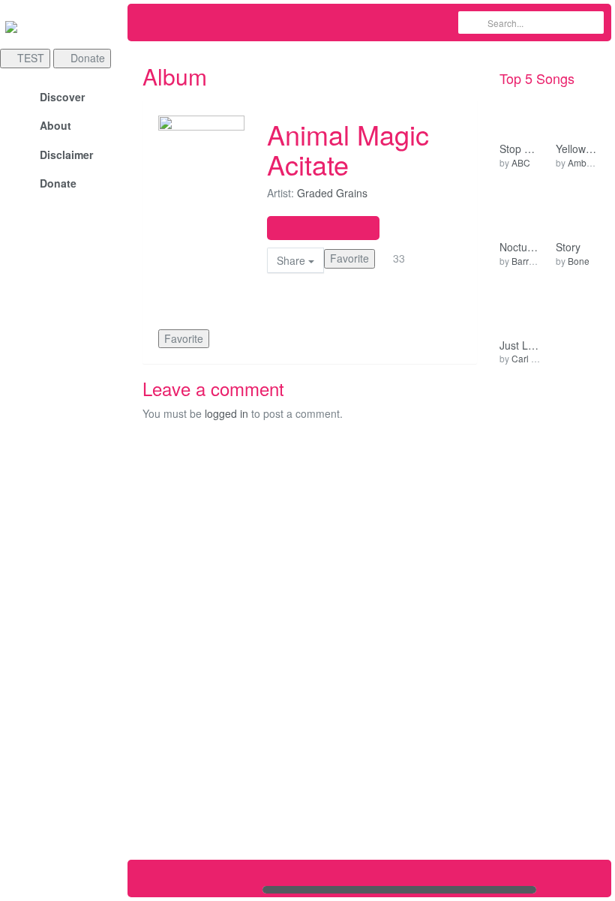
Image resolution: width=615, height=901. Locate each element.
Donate (86, 57)
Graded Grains (332, 192)
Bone (579, 260)
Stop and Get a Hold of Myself (520, 149)
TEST (29, 57)
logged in (226, 413)
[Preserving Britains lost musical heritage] (64, 26)
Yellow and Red (576, 149)
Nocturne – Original (520, 247)
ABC (521, 162)
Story (568, 247)
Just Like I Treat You (520, 345)
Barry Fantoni (539, 260)
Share (292, 260)
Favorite (349, 258)
